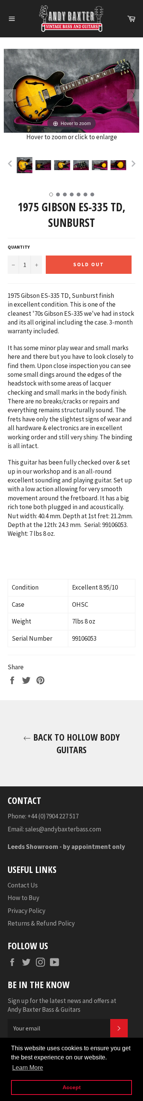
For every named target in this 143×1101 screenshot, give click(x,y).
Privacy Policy (26, 911)
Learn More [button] (27, 1067)
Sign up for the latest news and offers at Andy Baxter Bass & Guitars (62, 1005)
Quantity (19, 247)
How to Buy (23, 898)
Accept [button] (72, 1087)
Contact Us (23, 885)
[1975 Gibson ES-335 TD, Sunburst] (24, 165)
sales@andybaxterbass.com (63, 829)
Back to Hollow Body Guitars (75, 743)
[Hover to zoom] (71, 90)
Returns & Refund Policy (41, 923)
